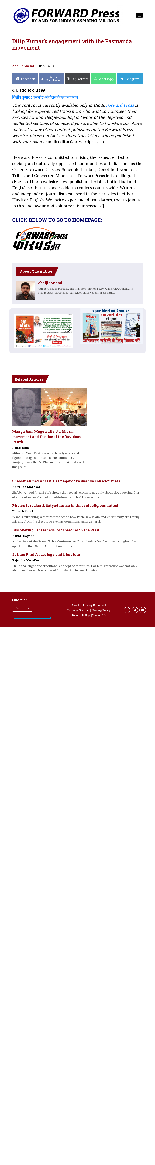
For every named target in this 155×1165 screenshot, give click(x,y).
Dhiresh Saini (22, 511)
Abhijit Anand (23, 66)
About (75, 605)
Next (73, 329)
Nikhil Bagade (23, 536)
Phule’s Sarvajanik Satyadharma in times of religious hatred (65, 505)
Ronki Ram (20, 447)
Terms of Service (78, 610)
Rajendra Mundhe (25, 560)
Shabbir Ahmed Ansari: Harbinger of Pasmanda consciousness (66, 481)
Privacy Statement (94, 605)
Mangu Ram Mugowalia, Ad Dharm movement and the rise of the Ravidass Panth (46, 436)
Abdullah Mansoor (26, 487)
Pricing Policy (101, 610)
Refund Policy (81, 615)
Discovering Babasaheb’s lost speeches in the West (55, 530)
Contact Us (99, 615)
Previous (14, 329)
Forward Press (120, 105)
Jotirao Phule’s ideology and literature (46, 554)
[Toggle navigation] (139, 15)
